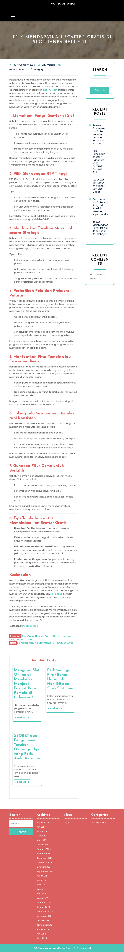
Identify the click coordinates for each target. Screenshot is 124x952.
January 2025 (43, 907)
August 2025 (43, 875)
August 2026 (43, 822)
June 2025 (42, 884)
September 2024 (45, 924)
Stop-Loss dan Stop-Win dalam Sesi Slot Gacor (99, 185)
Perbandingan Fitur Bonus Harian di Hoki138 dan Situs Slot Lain (60, 679)
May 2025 (41, 889)
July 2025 (41, 880)
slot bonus (56, 593)
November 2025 (44, 862)
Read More (22, 717)
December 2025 (45, 858)
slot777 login (50, 89)
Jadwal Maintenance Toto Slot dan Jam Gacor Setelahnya (100, 228)
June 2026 (42, 831)
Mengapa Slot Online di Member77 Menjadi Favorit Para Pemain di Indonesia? (26, 683)
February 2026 (44, 849)
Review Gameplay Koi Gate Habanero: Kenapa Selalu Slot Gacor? (99, 134)
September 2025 (45, 871)
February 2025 (44, 902)
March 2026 (42, 844)
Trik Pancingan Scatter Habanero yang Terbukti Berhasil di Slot (99, 161)
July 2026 (41, 826)
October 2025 (43, 866)
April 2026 (41, 840)
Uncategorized (29, 625)
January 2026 (43, 853)
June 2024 (42, 938)
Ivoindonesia (62, 3)
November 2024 (45, 916)
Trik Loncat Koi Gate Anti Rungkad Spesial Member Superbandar (100, 207)
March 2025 (42, 898)
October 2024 (43, 920)
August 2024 (43, 929)
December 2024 (45, 911)
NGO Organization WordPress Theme (52, 948)
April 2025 (41, 893)
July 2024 (41, 933)
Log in (66, 822)
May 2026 (41, 835)
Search (99, 69)
